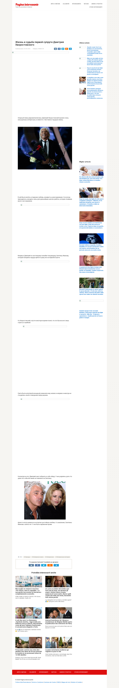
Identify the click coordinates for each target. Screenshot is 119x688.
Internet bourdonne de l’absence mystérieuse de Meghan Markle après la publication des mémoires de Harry (58, 622)
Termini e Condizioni (37, 682)
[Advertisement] (59, 24)
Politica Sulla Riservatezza (23, 682)
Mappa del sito (66, 682)
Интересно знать (38, 557)
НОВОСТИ (41, 48)
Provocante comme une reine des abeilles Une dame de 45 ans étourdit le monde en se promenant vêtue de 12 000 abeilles (28, 652)
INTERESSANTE (76, 4)
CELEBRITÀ (66, 4)
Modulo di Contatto (76, 682)
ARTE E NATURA (55, 4)
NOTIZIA (86, 4)
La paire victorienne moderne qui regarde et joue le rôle (57, 650)
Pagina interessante (26, 4)
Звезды (27, 557)
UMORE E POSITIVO (96, 4)
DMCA (58, 682)
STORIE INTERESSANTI (95, 7)
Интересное (50, 557)
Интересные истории (63, 557)
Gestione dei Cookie (50, 682)
